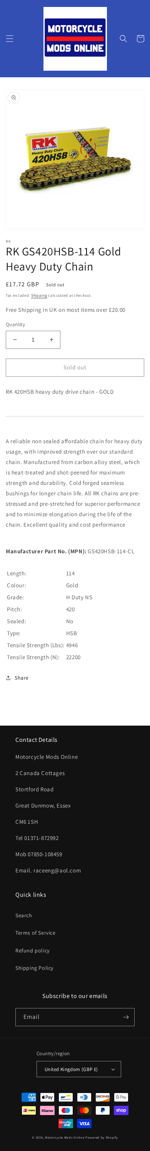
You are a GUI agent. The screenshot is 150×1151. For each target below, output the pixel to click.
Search (23, 915)
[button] (9, 38)
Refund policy (32, 950)
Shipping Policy (34, 967)
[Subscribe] (125, 1017)
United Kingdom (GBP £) (71, 1069)
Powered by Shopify (101, 1137)
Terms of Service (35, 932)
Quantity (15, 324)
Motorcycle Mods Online (64, 1137)
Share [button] (22, 677)
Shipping (39, 295)
